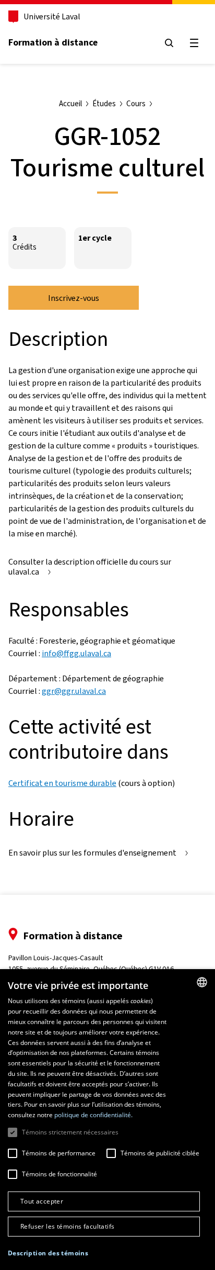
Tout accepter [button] (41, 1201)
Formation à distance (53, 42)
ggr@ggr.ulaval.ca (74, 690)
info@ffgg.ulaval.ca (76, 653)
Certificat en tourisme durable (62, 783)
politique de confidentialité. (93, 1114)
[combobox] (202, 982)
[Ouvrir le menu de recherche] (169, 42)
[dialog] (107, 1119)
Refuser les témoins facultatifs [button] (67, 1226)
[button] (48, 1253)
